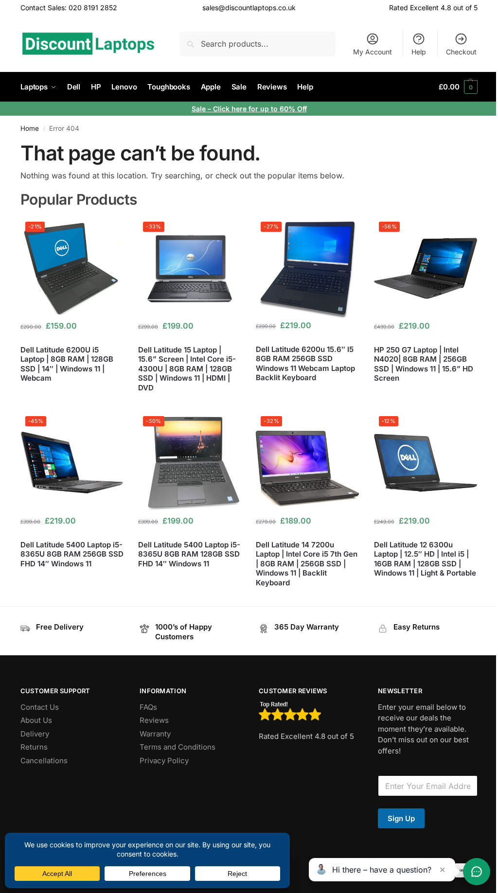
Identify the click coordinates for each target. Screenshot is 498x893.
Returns (34, 747)
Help (418, 52)
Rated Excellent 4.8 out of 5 (433, 7)
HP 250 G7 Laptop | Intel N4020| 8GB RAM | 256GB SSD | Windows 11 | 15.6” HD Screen (423, 364)
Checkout (461, 52)
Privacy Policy (164, 760)
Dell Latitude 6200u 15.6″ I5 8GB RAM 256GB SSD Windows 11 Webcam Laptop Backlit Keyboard (305, 364)
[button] (458, 87)
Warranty (155, 733)
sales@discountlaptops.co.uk (249, 7)
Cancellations (44, 760)
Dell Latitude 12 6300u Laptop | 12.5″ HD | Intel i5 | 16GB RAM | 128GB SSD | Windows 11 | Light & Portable (425, 559)
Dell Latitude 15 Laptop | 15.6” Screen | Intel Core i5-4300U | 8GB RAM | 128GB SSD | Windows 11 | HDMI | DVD (187, 368)
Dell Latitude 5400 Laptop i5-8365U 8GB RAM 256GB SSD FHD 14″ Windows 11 (72, 554)
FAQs (148, 707)
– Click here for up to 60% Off (257, 109)
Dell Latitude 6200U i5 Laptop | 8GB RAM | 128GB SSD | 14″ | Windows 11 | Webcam (66, 364)
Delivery (34, 733)
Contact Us (39, 707)
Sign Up (401, 818)
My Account (372, 52)
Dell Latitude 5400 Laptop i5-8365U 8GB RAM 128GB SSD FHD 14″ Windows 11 (189, 554)
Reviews (154, 720)
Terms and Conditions (177, 747)
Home (29, 128)
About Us (36, 720)
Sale (200, 109)
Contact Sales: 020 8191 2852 (68, 7)
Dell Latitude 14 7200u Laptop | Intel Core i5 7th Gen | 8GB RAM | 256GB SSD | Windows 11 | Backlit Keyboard (306, 563)
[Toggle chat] (476, 871)
